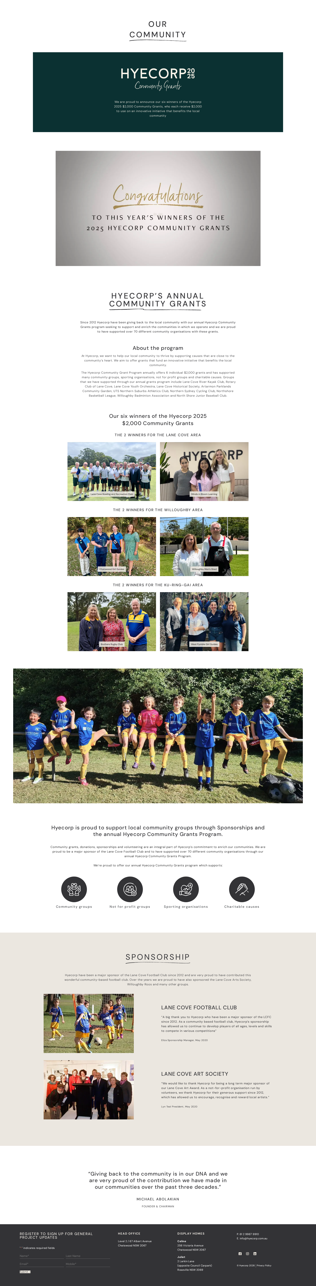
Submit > (25, 1272)
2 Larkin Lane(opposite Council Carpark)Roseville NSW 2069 (194, 1266)
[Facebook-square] (240, 1254)
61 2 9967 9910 (249, 1234)
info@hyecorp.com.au (253, 1238)
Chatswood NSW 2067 (191, 1249)
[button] (158, 208)
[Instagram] (247, 1254)
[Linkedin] (255, 1254)
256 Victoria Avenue (190, 1245)
